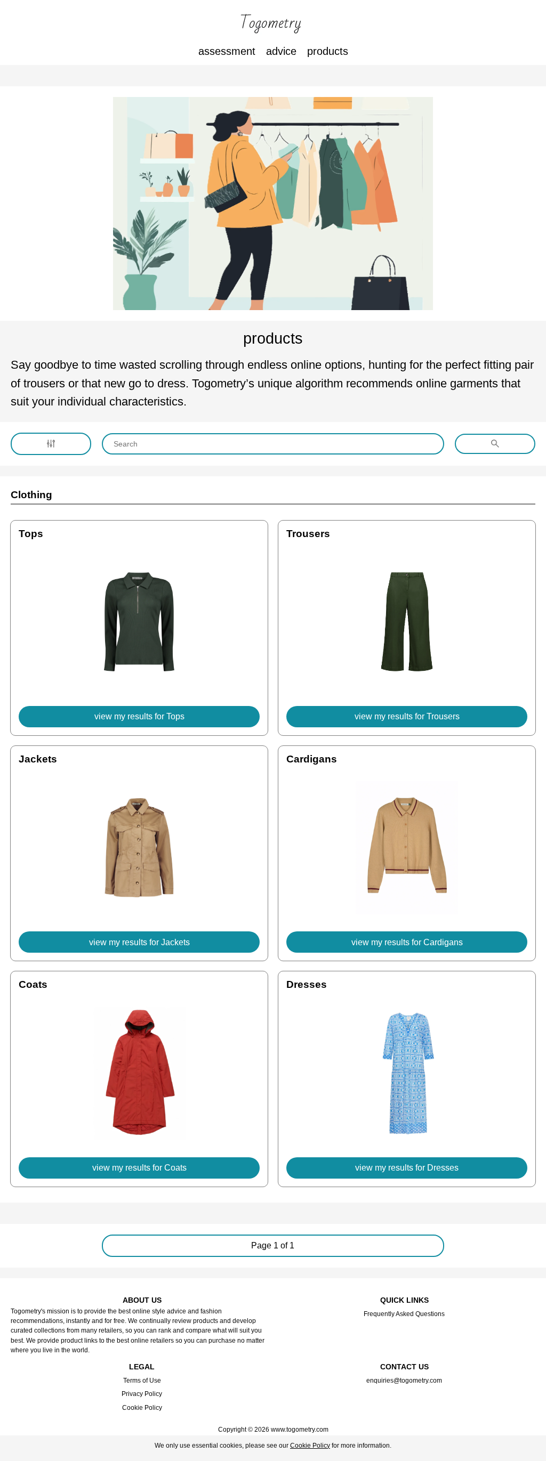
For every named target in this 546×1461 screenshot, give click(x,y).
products (327, 51)
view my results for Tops (139, 716)
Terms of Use (142, 1380)
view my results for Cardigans (407, 942)
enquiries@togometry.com (404, 1380)
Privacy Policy (142, 1394)
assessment (226, 51)
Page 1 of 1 (272, 1245)
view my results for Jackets (139, 942)
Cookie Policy (142, 1408)
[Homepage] (273, 24)
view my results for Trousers (407, 716)
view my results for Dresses (407, 1167)
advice (281, 51)
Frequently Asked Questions (404, 1314)
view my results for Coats (139, 1167)
